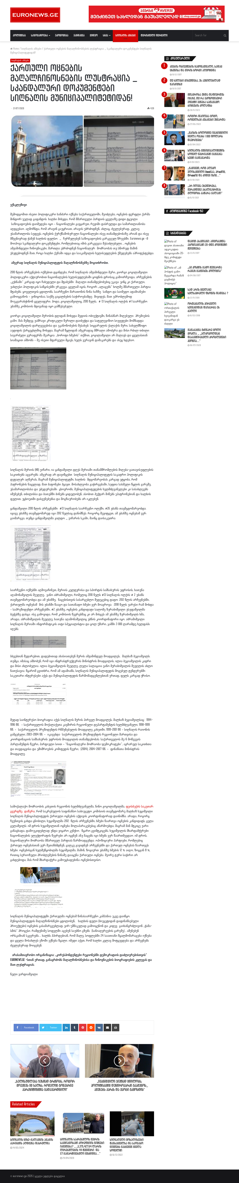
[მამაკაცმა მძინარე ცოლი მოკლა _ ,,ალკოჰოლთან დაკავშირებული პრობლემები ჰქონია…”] (174, 333)
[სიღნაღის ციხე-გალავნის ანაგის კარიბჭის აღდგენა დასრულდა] (32, 1123)
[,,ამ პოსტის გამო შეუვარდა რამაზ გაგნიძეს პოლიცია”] (174, 275)
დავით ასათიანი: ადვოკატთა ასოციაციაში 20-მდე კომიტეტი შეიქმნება (207, 245)
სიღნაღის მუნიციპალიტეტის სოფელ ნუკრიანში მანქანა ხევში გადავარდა (206, 154)
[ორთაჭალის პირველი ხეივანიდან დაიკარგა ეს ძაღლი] (174, 314)
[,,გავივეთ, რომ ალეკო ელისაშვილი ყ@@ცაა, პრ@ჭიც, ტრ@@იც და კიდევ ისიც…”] (174, 173)
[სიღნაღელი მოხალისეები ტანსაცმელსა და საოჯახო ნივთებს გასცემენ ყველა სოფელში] (132, 1123)
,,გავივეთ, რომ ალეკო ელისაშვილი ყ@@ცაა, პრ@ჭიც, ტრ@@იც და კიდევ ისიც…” (207, 172)
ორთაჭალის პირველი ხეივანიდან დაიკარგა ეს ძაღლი (204, 307)
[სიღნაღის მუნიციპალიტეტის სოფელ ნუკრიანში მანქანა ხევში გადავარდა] (174, 156)
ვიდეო (94, 35)
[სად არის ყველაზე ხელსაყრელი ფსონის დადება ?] (174, 293)
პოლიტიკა (19, 35)
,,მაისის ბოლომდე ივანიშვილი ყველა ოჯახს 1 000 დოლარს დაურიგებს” (208, 136)
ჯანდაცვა (79, 35)
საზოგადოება (39, 35)
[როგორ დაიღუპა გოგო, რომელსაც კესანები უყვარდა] (174, 121)
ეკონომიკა (61, 35)
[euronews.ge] (35, 14)
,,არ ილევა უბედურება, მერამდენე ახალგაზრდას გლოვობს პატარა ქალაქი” (205, 189)
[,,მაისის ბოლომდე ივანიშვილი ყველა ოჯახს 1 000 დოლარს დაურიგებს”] (174, 138)
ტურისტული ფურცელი (154, 35)
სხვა (105, 35)
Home (16, 48)
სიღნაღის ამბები (125, 35)
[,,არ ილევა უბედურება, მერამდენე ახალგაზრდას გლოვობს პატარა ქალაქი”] (174, 191)
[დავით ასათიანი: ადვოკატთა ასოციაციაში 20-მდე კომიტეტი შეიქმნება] (174, 251)
